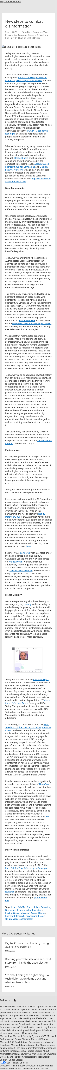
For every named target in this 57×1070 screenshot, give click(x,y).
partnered (25, 552)
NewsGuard (45, 784)
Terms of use (14, 1068)
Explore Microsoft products (27, 1012)
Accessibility (30, 1056)
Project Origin (15, 561)
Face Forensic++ (27, 320)
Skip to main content (10, 1)
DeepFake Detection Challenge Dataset (31, 323)
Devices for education (21, 1024)
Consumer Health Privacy (12, 1065)
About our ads (41, 1068)
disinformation (34, 909)
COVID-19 (23, 907)
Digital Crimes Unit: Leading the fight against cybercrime (28, 944)
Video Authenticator (23, 918)
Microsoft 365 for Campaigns (20, 166)
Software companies (10, 1050)
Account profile (13, 1015)
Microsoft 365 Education (23, 1027)
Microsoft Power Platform (18, 1038)
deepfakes (34, 907)
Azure (14, 907)
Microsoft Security (22, 1036)
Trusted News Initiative (21, 570)
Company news (18, 1053)
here (28, 546)
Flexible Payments (34, 1021)
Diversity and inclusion (11, 1056)
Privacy (40, 1065)
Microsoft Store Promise (12, 1021)
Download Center (30, 1015)
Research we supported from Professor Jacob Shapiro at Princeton (26, 79)
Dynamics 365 (39, 1036)
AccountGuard (41, 163)
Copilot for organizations (32, 1009)
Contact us (31, 1065)
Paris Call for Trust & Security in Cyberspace (27, 867)
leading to (10, 133)
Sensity (27, 604)
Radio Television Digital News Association (27, 726)
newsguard (31, 915)
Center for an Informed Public (28, 702)
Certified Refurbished (42, 1018)
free (47, 816)
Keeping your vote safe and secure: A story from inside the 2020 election (28, 960)
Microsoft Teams (39, 1038)
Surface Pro (6, 1006)
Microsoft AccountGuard (33, 912)
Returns (12, 1018)
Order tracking (24, 1018)
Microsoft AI (6, 1036)
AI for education (30, 1033)
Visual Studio (27, 1050)
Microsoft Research (15, 915)
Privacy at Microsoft (36, 1053)
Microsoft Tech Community (19, 1047)
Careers (38, 1050)
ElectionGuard (21, 157)
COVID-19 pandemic (37, 130)
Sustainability (43, 1056)
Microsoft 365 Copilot (11, 1041)
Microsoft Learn (19, 1044)
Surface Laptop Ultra (38, 1006)
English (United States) (11, 1059)
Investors (51, 1053)
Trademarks (27, 1068)
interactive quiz (41, 679)
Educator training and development (25, 1030)
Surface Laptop (19, 1006)
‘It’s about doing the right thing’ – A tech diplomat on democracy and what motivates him (27, 978)
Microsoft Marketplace (44, 1047)
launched (9, 891)
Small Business (30, 1041)
